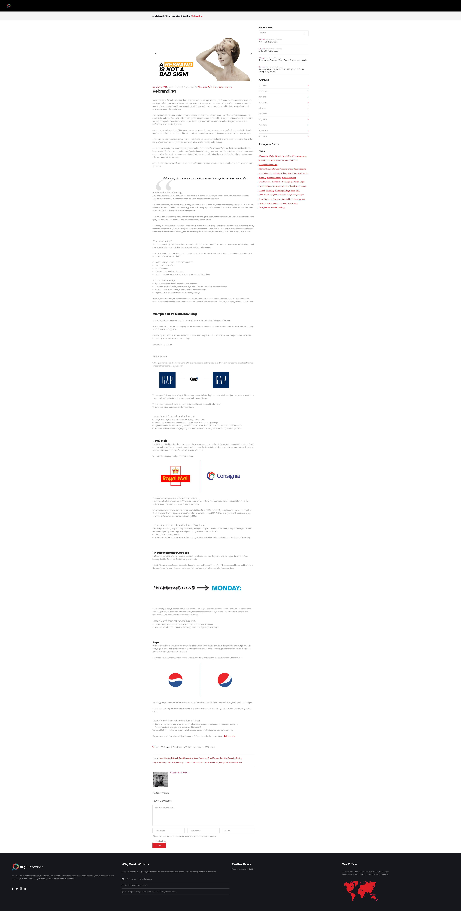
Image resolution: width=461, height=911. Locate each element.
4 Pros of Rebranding (268, 42)
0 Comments (225, 87)
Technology (296, 199)
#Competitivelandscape (268, 164)
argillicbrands (173, 758)
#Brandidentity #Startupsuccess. (271, 160)
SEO (202, 762)
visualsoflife (292, 203)
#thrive (284, 173)
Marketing (196, 762)
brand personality (186, 758)
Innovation (188, 762)
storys (289, 195)
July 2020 (262, 108)
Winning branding (277, 208)
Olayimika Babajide (207, 87)
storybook (274, 195)
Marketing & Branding (181, 16)
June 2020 (263, 114)
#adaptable (263, 156)
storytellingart (298, 195)
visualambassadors (271, 203)
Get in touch (229, 736)
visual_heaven (264, 208)
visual (261, 203)
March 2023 (263, 91)
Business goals (278, 182)
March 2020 (263, 131)
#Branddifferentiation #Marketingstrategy (291, 156)
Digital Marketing (159, 762)
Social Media (210, 762)
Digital (302, 182)
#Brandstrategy (291, 160)
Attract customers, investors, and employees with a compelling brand (281, 70)
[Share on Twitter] (188, 747)
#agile (271, 156)
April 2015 (263, 136)
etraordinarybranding (175, 762)
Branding (223, 758)
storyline (282, 195)
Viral (240, 762)
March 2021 (263, 102)
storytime (277, 199)
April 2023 (263, 85)
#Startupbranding (265, 173)
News (293, 190)
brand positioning (200, 758)
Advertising (163, 758)
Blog (168, 16)
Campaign (232, 758)
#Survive (276, 173)
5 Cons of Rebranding (268, 51)
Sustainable (233, 762)
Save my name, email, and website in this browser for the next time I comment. (186, 836)
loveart (262, 190)
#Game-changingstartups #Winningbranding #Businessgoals (282, 169)
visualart (284, 203)
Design (239, 758)
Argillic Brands (158, 16)
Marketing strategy (282, 190)
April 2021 (263, 97)
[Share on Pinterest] (210, 747)
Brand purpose (214, 758)
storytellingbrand (221, 762)
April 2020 (263, 125)
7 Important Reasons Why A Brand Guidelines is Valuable (283, 60)
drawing (276, 186)
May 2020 (263, 119)
